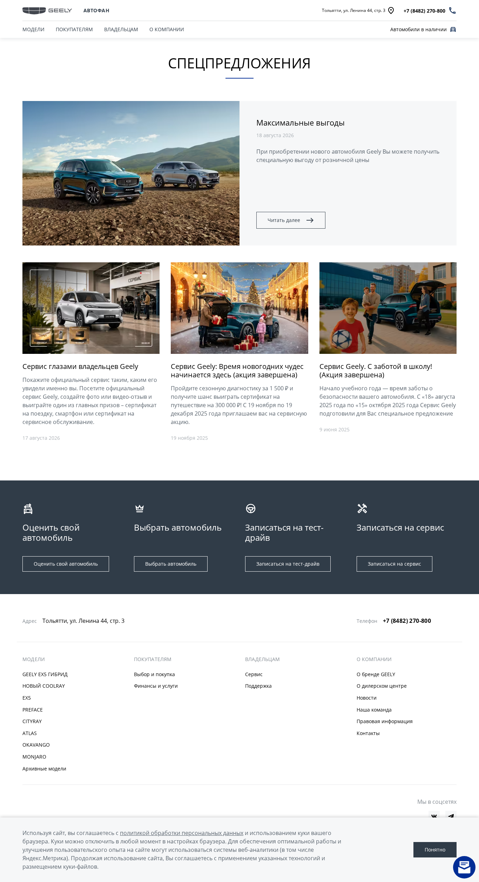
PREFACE (32, 709)
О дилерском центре (382, 685)
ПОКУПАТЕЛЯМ (74, 29)
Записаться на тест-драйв (287, 563)
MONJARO (34, 756)
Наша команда (374, 709)
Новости (367, 697)
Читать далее (284, 220)
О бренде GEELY (376, 674)
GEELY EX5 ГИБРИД (45, 674)
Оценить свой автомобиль (66, 563)
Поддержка (258, 685)
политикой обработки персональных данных (181, 833)
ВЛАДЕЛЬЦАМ (121, 29)
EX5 (26, 697)
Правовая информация (385, 721)
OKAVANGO (36, 744)
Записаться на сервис (394, 563)
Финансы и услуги (156, 685)
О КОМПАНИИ (166, 29)
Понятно (435, 849)
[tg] (451, 816)
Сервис (254, 674)
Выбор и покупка (154, 674)
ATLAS (29, 733)
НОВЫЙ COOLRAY (43, 685)
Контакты (368, 733)
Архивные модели (44, 768)
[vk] (434, 816)
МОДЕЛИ (33, 29)
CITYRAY (32, 721)
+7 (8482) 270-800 (407, 621)
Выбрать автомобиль (170, 563)
